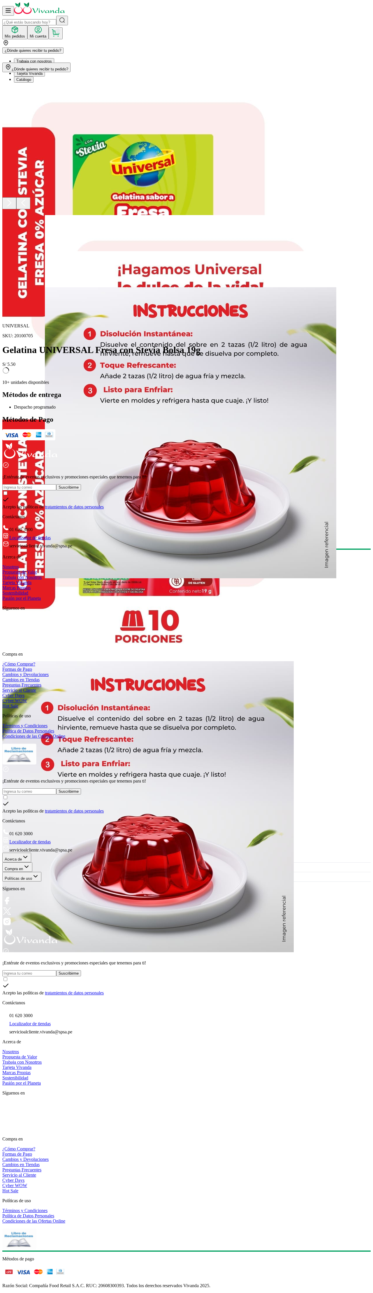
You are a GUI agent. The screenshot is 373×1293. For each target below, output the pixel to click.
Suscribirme (69, 487)
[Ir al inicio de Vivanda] (39, 12)
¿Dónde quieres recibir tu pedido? (33, 50)
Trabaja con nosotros (34, 61)
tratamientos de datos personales (74, 506)
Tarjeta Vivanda (29, 73)
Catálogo (23, 79)
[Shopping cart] (56, 33)
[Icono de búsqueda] (62, 20)
